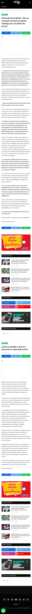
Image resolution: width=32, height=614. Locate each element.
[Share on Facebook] (6, 33)
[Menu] (2, 2)
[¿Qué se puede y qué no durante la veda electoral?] (16, 369)
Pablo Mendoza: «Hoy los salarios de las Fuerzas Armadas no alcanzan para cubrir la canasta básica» (20, 271)
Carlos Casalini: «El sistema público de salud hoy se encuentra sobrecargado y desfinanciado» (20, 261)
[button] (3, 610)
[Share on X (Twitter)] (16, 33)
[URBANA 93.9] (17, 2)
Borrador (4, 14)
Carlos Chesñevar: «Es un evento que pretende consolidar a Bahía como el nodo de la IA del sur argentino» (20, 280)
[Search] (30, 2)
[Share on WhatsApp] (26, 33)
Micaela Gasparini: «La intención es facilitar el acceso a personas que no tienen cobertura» (20, 289)
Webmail (4, 6)
